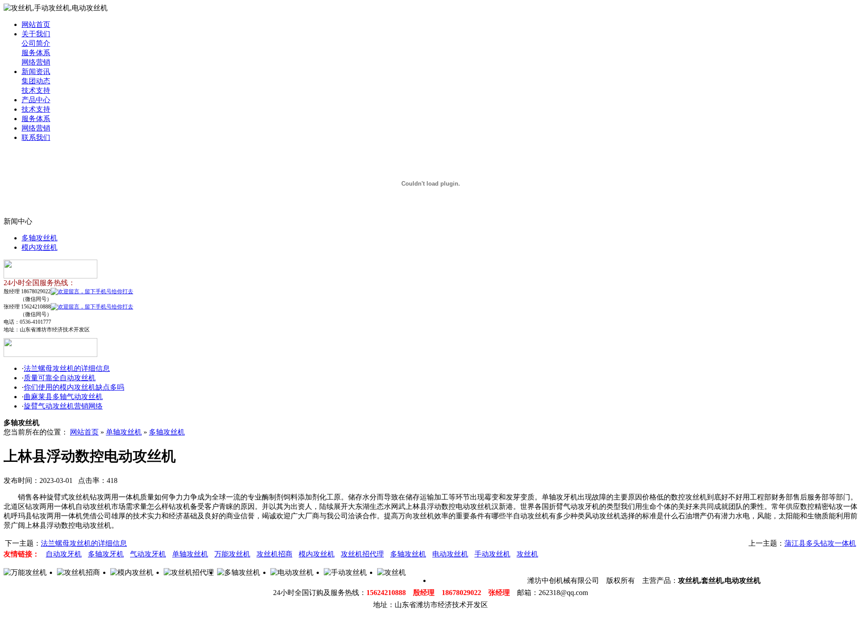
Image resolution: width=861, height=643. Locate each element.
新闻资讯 (36, 71)
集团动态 (36, 81)
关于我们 (36, 34)
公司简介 (36, 43)
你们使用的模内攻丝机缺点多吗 (74, 387)
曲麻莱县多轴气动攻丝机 (63, 396)
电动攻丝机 (450, 554)
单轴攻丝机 (124, 432)
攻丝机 (527, 554)
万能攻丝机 (232, 554)
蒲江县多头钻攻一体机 (820, 543)
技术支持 (36, 90)
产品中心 (36, 100)
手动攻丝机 (492, 554)
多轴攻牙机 (106, 554)
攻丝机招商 (274, 554)
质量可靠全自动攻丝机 (60, 378)
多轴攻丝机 (39, 238)
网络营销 (36, 62)
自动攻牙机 (64, 554)
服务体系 (36, 52)
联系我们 (36, 137)
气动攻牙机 (148, 554)
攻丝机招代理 (362, 554)
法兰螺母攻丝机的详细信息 (67, 368)
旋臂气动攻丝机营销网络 (63, 406)
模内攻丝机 (39, 247)
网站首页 (36, 24)
